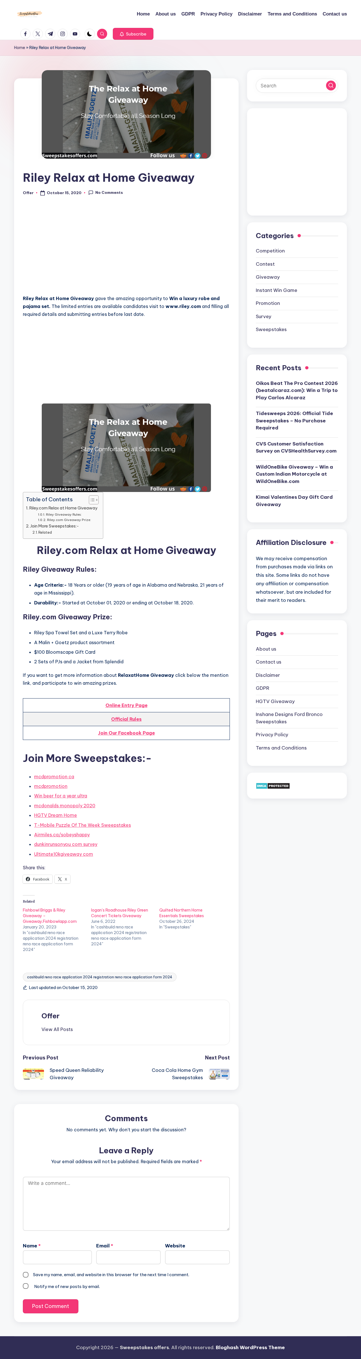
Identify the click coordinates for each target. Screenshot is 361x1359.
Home (19, 47)
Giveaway (268, 277)
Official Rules (126, 719)
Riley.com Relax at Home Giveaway (63, 508)
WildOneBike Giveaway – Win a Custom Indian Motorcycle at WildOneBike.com (294, 474)
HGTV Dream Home (55, 815)
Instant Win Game (276, 290)
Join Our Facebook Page (126, 733)
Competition (270, 251)
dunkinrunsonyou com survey (65, 844)
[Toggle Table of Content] (91, 500)
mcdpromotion (50, 786)
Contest (265, 264)
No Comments (109, 192)
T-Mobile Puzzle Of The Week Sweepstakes (82, 825)
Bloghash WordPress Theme (250, 1347)
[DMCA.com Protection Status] (273, 785)
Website (175, 1246)
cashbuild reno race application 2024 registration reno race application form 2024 (99, 977)
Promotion (268, 303)
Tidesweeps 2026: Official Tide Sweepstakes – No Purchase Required (294, 420)
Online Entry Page (126, 705)
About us (266, 649)
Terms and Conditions (281, 748)
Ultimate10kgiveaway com (63, 854)
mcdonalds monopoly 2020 (64, 805)
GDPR (262, 688)
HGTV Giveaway (275, 701)
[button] (133, 34)
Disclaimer (268, 675)
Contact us (268, 662)
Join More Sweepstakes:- (54, 526)
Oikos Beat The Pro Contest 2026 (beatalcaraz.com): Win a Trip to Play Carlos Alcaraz (297, 390)
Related (45, 532)
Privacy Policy (272, 734)
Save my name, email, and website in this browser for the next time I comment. (111, 1274)
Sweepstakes (271, 329)
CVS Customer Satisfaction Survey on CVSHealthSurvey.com (296, 447)
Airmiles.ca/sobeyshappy (62, 834)
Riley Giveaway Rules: (64, 514)
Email (104, 1246)
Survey (263, 316)
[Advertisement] (126, 248)
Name (32, 1246)
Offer (50, 1016)
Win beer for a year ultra (60, 796)
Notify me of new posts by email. (67, 1286)
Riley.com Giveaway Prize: (69, 520)
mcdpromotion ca (54, 776)
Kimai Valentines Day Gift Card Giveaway (294, 500)
